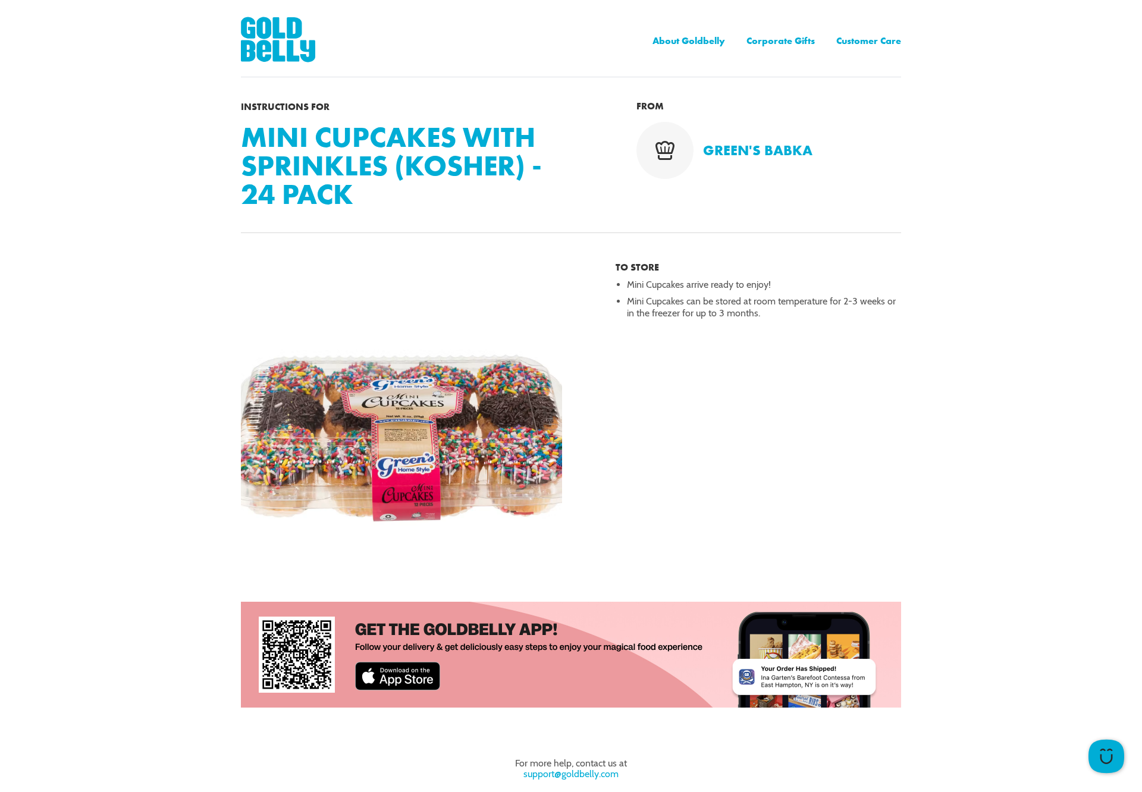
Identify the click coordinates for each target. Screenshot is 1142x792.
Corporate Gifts (780, 40)
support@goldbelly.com (571, 774)
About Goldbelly (688, 40)
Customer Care (868, 40)
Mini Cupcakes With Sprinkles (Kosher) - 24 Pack (391, 165)
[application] (1106, 756)
